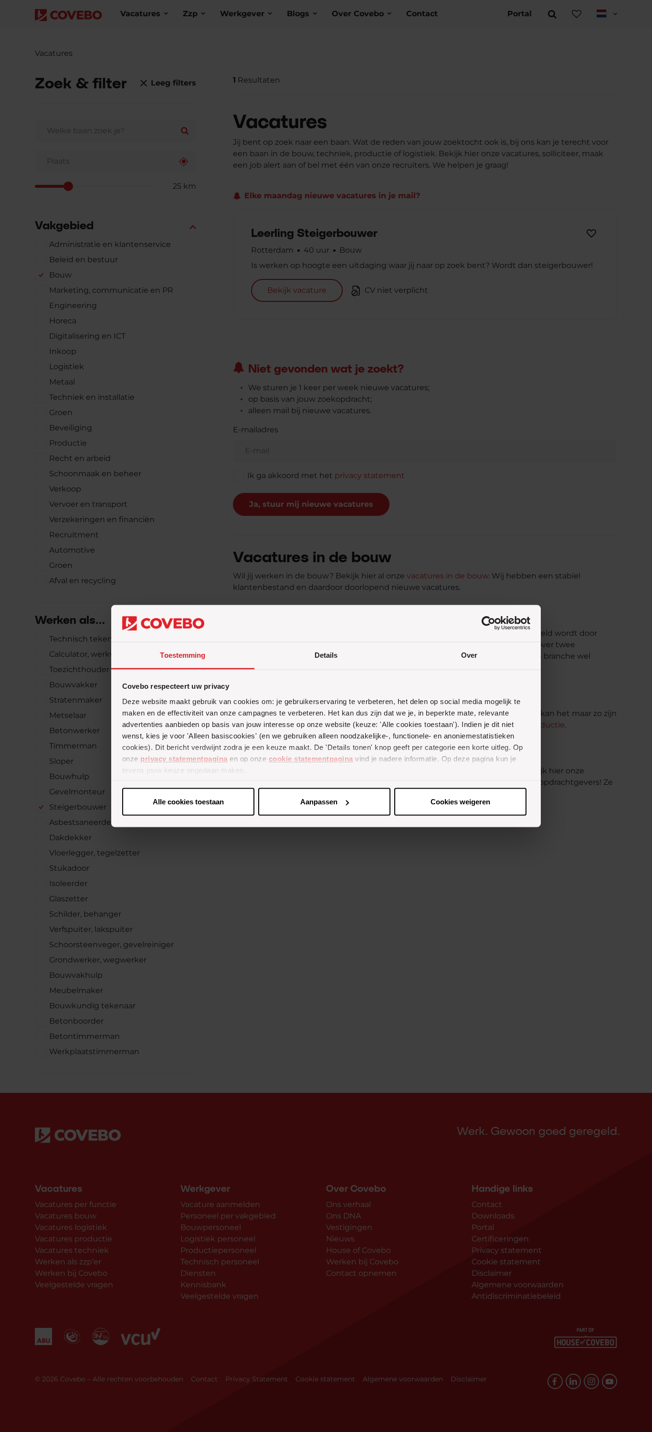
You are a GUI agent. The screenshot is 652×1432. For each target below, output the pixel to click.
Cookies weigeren (460, 802)
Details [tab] (326, 655)
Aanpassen (318, 802)
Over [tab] (469, 655)
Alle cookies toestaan (188, 802)
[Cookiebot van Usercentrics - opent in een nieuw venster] (488, 623)
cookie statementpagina (311, 758)
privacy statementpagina (184, 758)
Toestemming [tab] (182, 655)
